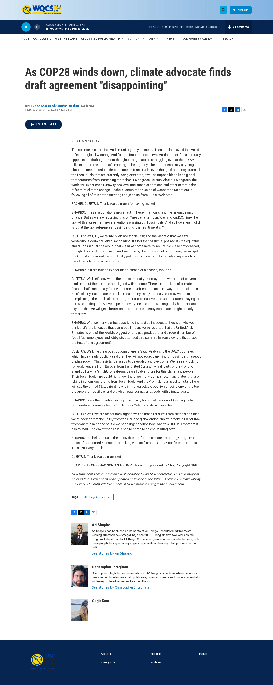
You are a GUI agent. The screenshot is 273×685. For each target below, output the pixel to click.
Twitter (203, 653)
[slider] (43, 27)
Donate (242, 10)
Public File (155, 653)
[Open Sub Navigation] (122, 38)
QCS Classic (42, 38)
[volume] (37, 27)
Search (228, 38)
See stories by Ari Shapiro (112, 553)
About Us (106, 653)
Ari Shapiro (44, 106)
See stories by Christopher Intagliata (121, 587)
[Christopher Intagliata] (80, 576)
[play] (26, 27)
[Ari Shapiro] (80, 534)
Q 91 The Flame (66, 38)
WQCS (25, 38)
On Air (153, 38)
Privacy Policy (109, 662)
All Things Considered (97, 497)
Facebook (155, 662)
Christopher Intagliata (65, 106)
